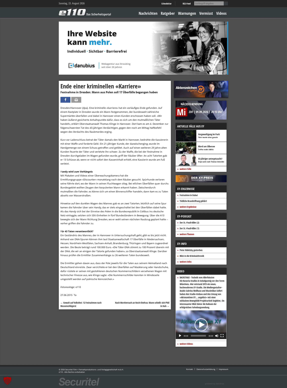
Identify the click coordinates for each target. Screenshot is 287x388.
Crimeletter (166, 3)
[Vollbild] (222, 335)
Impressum (223, 369)
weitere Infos (185, 261)
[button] (201, 324)
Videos (221, 13)
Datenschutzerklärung (205, 369)
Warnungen (187, 13)
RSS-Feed (187, 3)
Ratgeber (168, 13)
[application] (201, 324)
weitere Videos (186, 343)
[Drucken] (76, 100)
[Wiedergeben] (180, 335)
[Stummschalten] (216, 335)
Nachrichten (148, 13)
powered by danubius (214, 383)
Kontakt (189, 369)
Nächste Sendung (192, 104)
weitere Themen (187, 234)
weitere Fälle (185, 169)
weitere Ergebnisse (188, 206)
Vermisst (206, 13)
